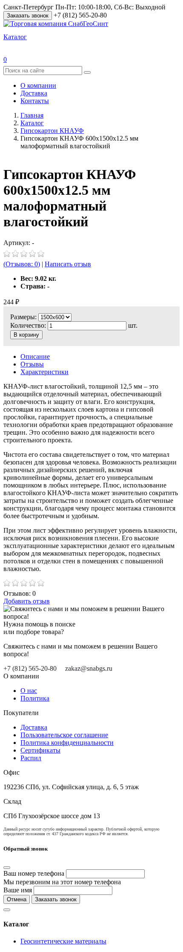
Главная (31, 115)
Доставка (33, 93)
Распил (30, 758)
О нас (28, 690)
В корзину (26, 335)
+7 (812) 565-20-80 (30, 668)
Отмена (16, 899)
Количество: (29, 325)
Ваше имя (17, 890)
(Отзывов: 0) (21, 264)
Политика (34, 698)
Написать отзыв (68, 264)
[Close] (6, 867)
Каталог (32, 123)
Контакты (34, 100)
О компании (38, 85)
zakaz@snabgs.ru (88, 668)
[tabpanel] (91, 478)
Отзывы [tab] (32, 364)
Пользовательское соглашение (64, 735)
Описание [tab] (35, 356)
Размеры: (23, 316)
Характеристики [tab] (44, 371)
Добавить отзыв (26, 601)
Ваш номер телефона (33, 873)
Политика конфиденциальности (67, 742)
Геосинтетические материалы (63, 941)
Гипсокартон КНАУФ (52, 130)
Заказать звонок (28, 15)
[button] (15, 36)
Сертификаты (40, 750)
